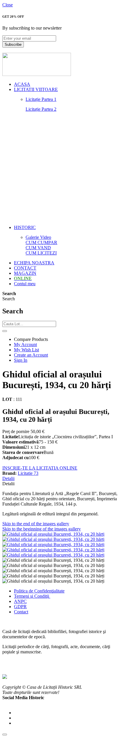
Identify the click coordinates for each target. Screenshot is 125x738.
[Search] (4, 331)
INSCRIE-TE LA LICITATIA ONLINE (39, 468)
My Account (25, 344)
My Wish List (26, 349)
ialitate (59, 590)
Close (7, 4)
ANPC (20, 601)
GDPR (20, 606)
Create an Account (31, 354)
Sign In (20, 360)
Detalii (8, 478)
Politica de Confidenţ (33, 590)
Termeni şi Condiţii (32, 596)
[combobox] (29, 324)
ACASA (22, 84)
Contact (21, 611)
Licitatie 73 (28, 473)
